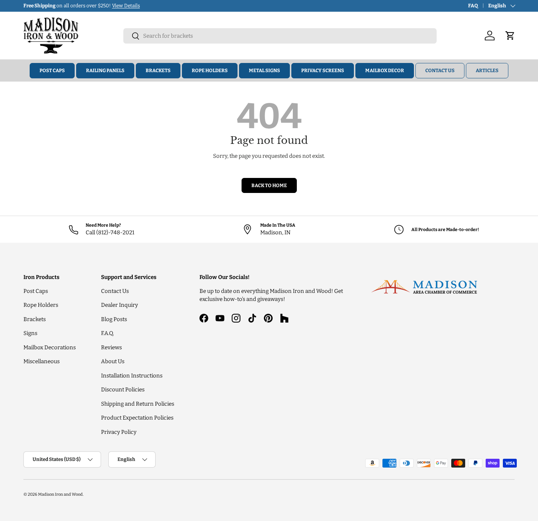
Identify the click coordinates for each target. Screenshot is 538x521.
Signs (30, 333)
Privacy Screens (322, 70)
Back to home (269, 185)
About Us (112, 361)
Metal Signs (264, 70)
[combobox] (280, 36)
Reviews (111, 347)
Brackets (158, 70)
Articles (487, 70)
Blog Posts (114, 319)
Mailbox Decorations (49, 347)
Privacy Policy (119, 432)
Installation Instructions (131, 375)
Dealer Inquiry (119, 305)
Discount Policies (123, 389)
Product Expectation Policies (137, 417)
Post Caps (52, 70)
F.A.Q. (107, 333)
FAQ (473, 6)
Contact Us (440, 70)
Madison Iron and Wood (60, 494)
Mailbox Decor (384, 70)
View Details (126, 6)
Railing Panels (105, 70)
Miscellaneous (41, 361)
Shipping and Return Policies (137, 404)
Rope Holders (210, 70)
